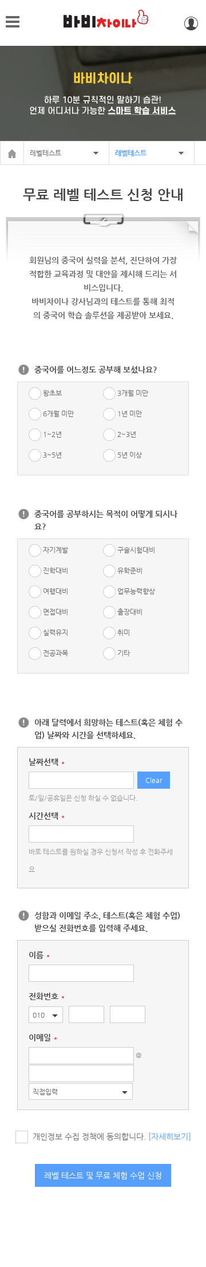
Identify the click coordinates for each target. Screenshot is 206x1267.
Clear (153, 780)
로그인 (191, 23)
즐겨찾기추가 (169, 23)
